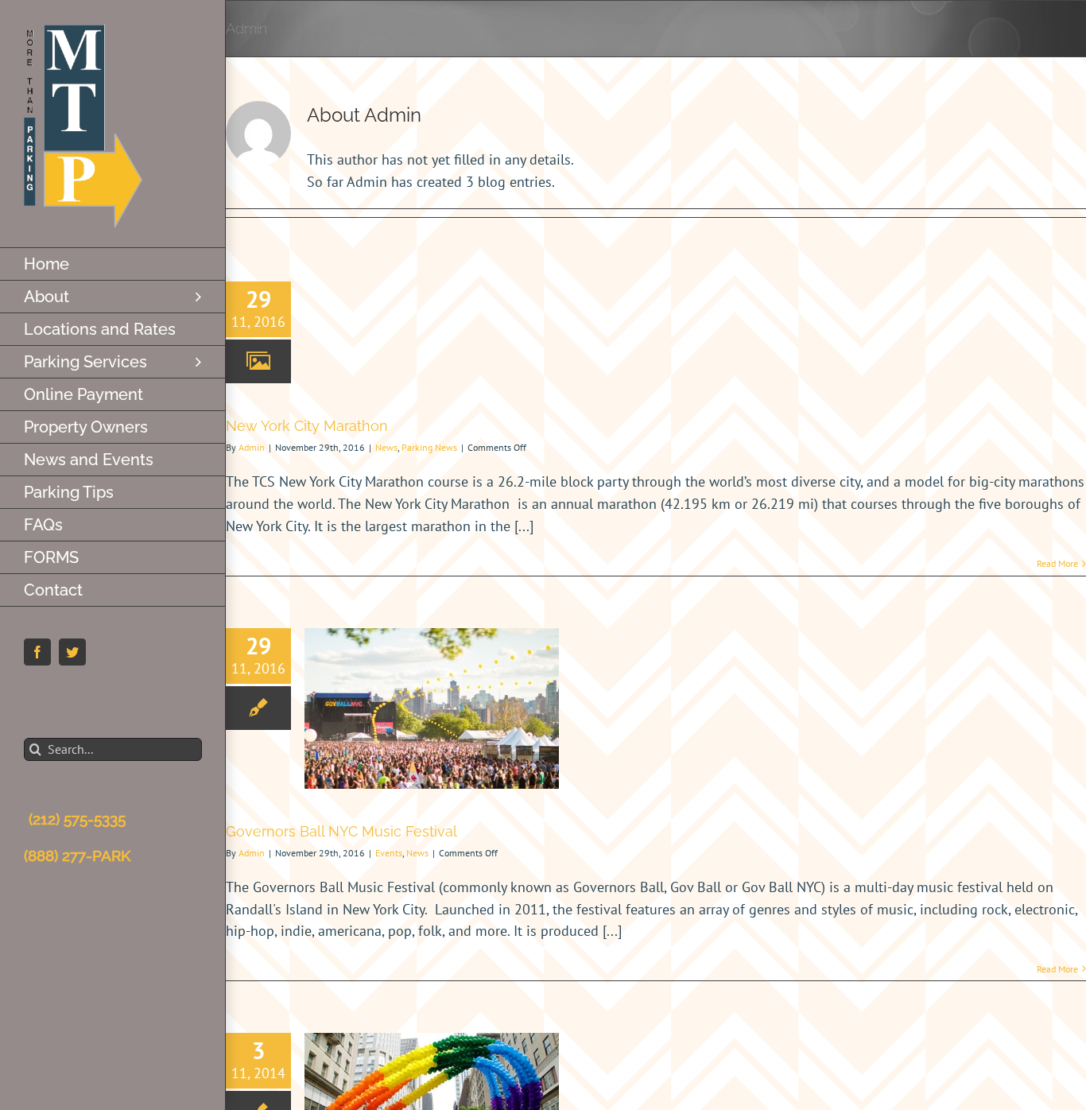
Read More (1057, 563)
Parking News (429, 447)
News (386, 447)
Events (388, 853)
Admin (252, 447)
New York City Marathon (307, 425)
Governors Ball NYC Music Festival (341, 831)
